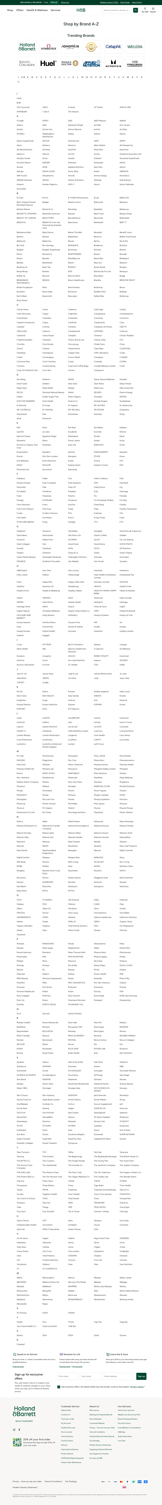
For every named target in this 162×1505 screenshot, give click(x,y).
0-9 (23, 77)
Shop (10, 10)
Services (55, 10)
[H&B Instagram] (14, 1429)
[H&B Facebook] (19, 1429)
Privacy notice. (137, 1387)
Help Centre (137, 2)
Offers (19, 10)
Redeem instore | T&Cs (109, 2)
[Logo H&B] (81, 11)
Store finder (125, 2)
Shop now (65, 2)
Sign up (141, 1376)
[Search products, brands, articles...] (136, 10)
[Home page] (81, 10)
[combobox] (117, 10)
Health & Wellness (37, 10)
